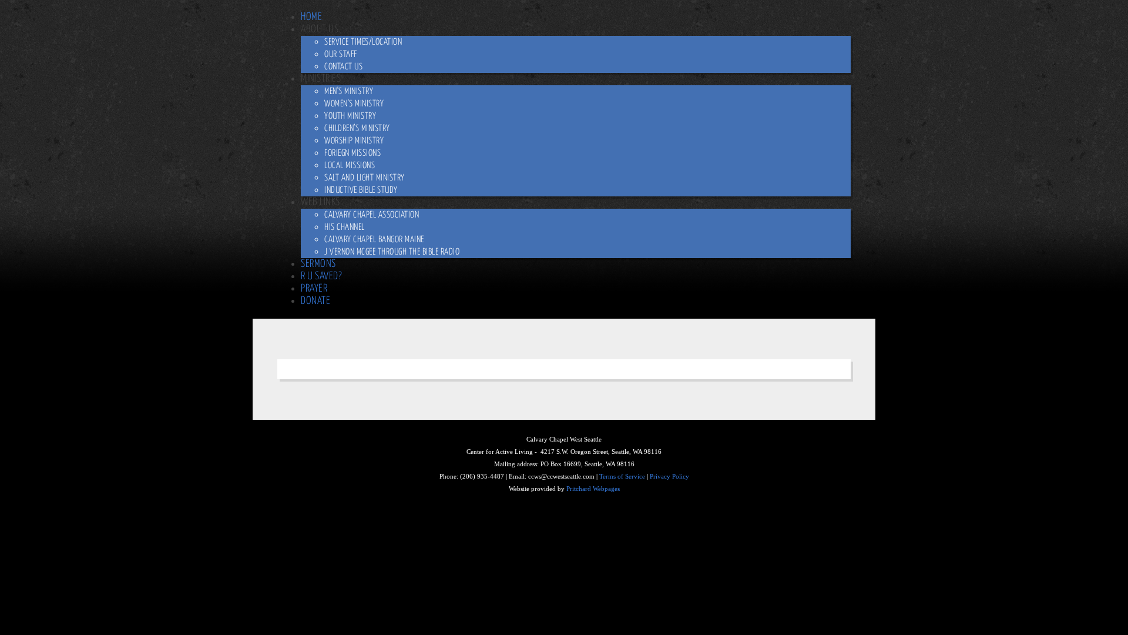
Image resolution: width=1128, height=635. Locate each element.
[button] (319, 29)
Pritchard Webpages (593, 489)
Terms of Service (622, 476)
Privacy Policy (669, 476)
